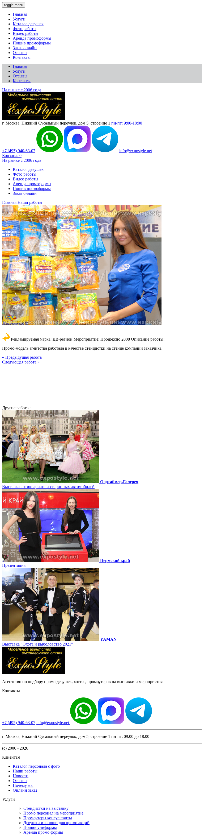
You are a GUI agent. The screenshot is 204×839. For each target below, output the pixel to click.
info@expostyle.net (135, 150)
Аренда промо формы (43, 832)
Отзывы (20, 52)
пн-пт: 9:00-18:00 (126, 123)
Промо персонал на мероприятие (53, 813)
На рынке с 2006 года (21, 90)
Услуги (19, 19)
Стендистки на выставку (46, 808)
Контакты (22, 57)
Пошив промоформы (32, 43)
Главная (20, 14)
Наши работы (30, 202)
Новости (20, 776)
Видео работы (25, 33)
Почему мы (23, 785)
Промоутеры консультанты (47, 818)
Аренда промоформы (32, 38)
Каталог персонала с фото (36, 766)
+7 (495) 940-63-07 (18, 150)
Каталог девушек (28, 24)
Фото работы (24, 28)
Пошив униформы (40, 827)
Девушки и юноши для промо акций (56, 822)
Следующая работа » (21, 362)
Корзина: (12, 155)
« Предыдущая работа (22, 357)
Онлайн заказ (25, 790)
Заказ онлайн (25, 48)
